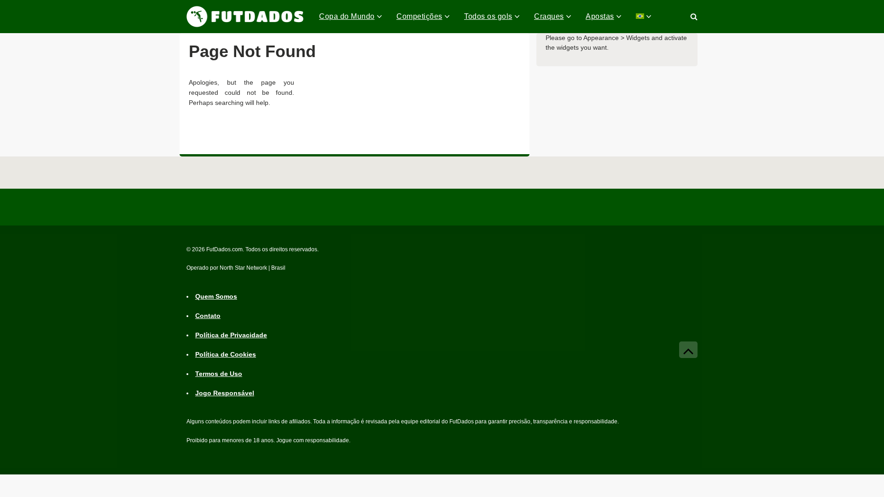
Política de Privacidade (231, 335)
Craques (549, 16)
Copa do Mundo (347, 16)
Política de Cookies (225, 354)
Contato (208, 315)
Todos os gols (488, 16)
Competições (419, 16)
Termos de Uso (218, 373)
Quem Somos (216, 296)
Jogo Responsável (224, 393)
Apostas (600, 16)
